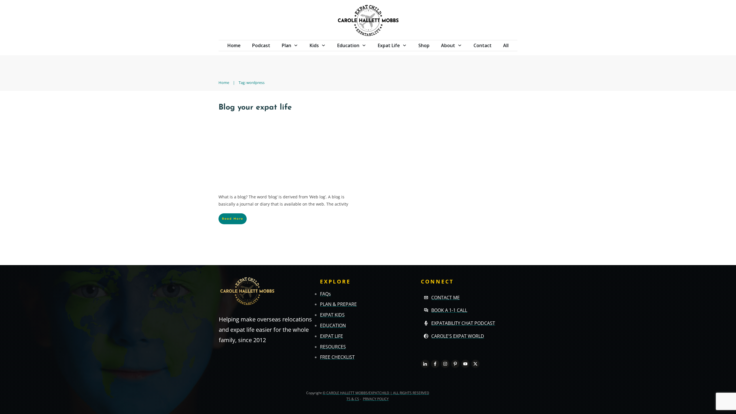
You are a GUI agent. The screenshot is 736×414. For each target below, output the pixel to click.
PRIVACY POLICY (376, 398)
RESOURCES (333, 347)
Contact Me (445, 297)
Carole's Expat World (457, 336)
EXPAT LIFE (331, 336)
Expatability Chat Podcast (463, 323)
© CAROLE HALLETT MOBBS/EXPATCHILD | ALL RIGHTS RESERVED (376, 392)
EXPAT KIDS (332, 315)
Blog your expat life (255, 108)
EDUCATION (333, 325)
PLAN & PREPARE (338, 304)
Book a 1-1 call (449, 310)
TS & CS (352, 398)
